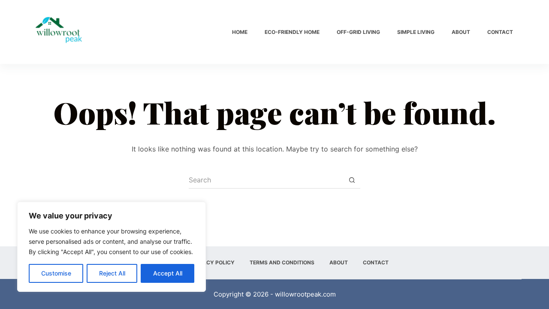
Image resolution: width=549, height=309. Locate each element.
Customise (56, 273)
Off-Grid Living (358, 32)
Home (239, 32)
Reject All (112, 273)
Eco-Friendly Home (292, 32)
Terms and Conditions (282, 262)
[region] (111, 247)
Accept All (167, 273)
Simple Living (415, 32)
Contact (500, 32)
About (461, 32)
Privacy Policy (213, 262)
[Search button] (351, 180)
